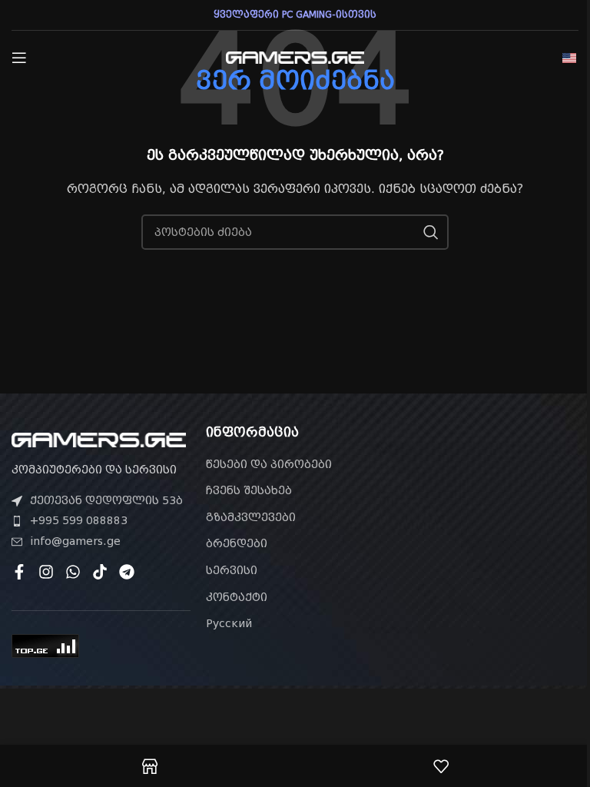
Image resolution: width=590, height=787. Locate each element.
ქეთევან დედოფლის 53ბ (106, 500)
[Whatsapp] (73, 571)
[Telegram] (126, 571)
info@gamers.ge (75, 541)
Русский (229, 623)
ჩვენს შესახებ (249, 490)
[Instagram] (46, 571)
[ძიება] (431, 232)
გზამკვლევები (251, 517)
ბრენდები (236, 543)
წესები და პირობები (269, 464)
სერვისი (231, 570)
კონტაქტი (236, 597)
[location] (488, 512)
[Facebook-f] (19, 571)
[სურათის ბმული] (99, 439)
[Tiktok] (100, 571)
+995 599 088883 (79, 520)
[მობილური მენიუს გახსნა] (19, 57)
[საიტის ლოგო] (295, 57)
